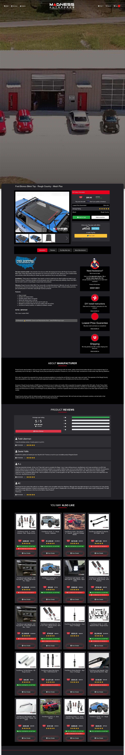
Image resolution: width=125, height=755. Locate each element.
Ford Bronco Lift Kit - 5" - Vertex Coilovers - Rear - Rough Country (26, 532)
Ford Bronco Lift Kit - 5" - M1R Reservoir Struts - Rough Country (99, 624)
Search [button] (109, 6)
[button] (67, 212)
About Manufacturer (80, 250)
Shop (6, 6)
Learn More (95, 228)
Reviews (52, 250)
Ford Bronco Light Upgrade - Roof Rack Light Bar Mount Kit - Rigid (99, 671)
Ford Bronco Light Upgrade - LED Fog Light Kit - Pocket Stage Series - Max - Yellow (26, 625)
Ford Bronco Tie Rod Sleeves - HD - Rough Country (26, 671)
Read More (94, 329)
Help (100, 6)
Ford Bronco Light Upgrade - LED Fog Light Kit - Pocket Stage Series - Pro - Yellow (26, 579)
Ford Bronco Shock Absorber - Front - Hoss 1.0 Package (75, 624)
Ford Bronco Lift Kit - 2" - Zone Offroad (50, 717)
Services (14, 6)
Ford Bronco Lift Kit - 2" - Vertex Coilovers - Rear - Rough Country (75, 717)
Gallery (23, 6)
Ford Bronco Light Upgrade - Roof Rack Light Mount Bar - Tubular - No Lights (26, 718)
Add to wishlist (100, 217)
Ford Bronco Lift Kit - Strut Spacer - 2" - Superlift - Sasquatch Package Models (74, 533)
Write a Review (39, 431)
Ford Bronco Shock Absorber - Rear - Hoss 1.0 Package (74, 671)
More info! (106, 205)
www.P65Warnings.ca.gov (57, 320)
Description (42, 250)
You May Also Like (65, 250)
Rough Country (105, 212)
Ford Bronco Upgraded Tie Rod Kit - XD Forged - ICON (99, 532)
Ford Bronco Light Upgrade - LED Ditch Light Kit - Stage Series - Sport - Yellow (75, 579)
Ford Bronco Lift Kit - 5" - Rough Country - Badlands (50, 532)
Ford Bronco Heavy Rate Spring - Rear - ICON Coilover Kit (50, 671)
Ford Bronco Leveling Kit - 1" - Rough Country (50, 578)
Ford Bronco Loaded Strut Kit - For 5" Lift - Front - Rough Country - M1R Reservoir (50, 625)
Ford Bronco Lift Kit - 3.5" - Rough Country (99, 717)
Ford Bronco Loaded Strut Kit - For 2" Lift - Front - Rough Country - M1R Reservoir (99, 579)
